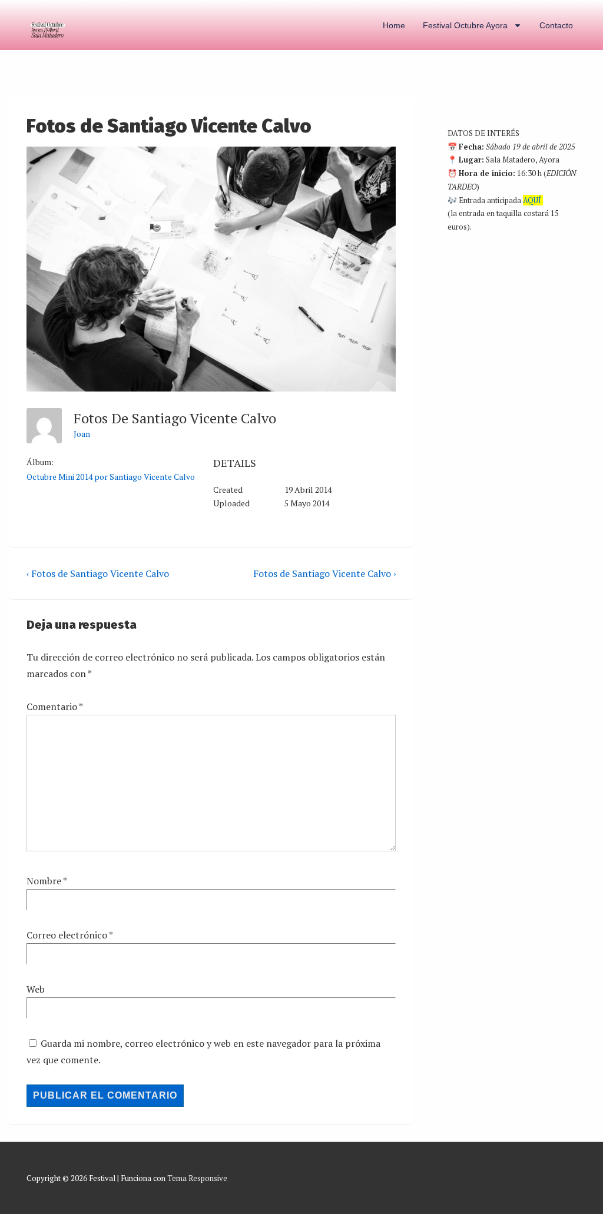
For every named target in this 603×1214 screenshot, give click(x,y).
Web (35, 989)
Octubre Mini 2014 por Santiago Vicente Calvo (110, 476)
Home (394, 25)
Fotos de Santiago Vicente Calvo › (324, 573)
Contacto (556, 25)
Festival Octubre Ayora (465, 25)
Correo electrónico (66, 934)
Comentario (54, 706)
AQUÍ (532, 200)
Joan (82, 433)
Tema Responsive (197, 1178)
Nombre (43, 880)
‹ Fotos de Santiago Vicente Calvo (97, 573)
